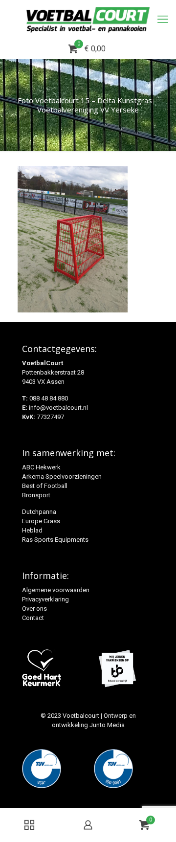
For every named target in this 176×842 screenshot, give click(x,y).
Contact (33, 617)
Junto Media (107, 725)
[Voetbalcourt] (88, 19)
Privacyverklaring (45, 599)
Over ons (34, 608)
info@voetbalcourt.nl (58, 407)
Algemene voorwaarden (55, 590)
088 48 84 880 (48, 398)
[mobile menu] (162, 19)
